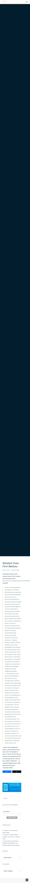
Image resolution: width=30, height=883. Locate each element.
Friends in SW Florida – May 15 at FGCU (11, 838)
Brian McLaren (15, 570)
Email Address (6, 812)
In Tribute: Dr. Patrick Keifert (10, 835)
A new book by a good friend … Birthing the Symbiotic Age (11, 842)
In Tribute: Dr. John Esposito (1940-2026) (10, 832)
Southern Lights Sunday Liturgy (11, 845)
